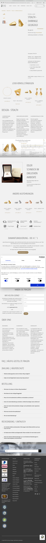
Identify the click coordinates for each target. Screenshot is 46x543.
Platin (14, 475)
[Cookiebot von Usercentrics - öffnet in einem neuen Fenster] (40, 257)
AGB (35, 473)
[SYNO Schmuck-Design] (3, 6)
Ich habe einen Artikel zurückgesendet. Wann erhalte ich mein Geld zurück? (22, 432)
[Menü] (44, 535)
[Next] (26, 23)
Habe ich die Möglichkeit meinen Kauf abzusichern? (16, 378)
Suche (35, 462)
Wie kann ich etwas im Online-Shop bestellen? (15, 389)
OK (37, 285)
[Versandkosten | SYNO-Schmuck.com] (4, 515)
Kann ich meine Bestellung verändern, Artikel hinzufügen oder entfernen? (22, 401)
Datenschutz (36, 478)
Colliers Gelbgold (16, 477)
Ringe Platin (15, 500)
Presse (35, 488)
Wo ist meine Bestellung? (10, 415)
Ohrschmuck (15, 463)
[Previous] (7, 23)
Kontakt (35, 464)
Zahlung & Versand (38, 480)
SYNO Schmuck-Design (9, 540)
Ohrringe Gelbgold (16, 486)
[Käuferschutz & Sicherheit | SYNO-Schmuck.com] (4, 522)
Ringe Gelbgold (15, 494)
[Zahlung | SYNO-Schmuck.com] (4, 472)
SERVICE (18, 5)
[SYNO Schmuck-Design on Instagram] (3, 2)
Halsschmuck (15, 461)
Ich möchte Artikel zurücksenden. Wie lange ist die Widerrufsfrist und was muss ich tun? (22, 427)
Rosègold (14, 473)
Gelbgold (14, 469)
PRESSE (31, 5)
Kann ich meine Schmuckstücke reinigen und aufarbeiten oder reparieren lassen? (22, 406)
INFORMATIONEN (23, 5)
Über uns (36, 486)
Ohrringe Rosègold (16, 490)
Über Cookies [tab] (38, 260)
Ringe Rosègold (15, 498)
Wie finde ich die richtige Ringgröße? (13, 393)
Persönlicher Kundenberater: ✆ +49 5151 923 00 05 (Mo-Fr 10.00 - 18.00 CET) (18, 2)
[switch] (17, 281)
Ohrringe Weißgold (16, 488)
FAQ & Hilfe (36, 466)
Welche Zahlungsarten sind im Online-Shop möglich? (17, 373)
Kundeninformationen (38, 482)
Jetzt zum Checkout (40, 49)
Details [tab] (23, 260)
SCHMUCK (10, 5)
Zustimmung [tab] (7, 260)
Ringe (14, 465)
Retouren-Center (37, 468)
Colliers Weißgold (16, 479)
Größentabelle (40, 28)
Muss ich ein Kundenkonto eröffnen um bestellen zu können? (19, 397)
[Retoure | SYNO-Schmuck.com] (4, 509)
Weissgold (14, 471)
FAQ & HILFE (28, 5)
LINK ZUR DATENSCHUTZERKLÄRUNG (29, 268)
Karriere (35, 484)
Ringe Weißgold (15, 496)
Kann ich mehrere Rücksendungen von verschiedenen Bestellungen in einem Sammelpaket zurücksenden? (21, 437)
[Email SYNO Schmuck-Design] (4, 2)
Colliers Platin (15, 484)
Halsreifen (14, 467)
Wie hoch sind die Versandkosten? (12, 411)
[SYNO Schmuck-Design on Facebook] (1, 2)
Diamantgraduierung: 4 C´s (23, 252)
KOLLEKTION (14, 5)
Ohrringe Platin (15, 492)
